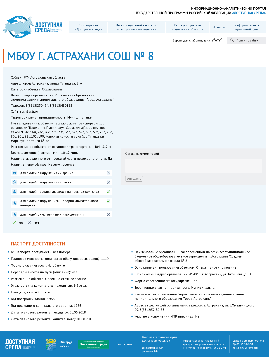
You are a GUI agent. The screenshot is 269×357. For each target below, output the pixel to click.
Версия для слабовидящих (191, 40)
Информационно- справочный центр (247, 27)
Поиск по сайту (247, 40)
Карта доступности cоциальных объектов (187, 27)
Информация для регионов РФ (152, 349)
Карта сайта (125, 344)
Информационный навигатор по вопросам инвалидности (136, 27)
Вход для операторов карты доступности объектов (159, 338)
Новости (219, 27)
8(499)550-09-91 (215, 348)
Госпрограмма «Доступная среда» (88, 27)
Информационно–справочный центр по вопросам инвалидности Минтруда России (203, 344)
